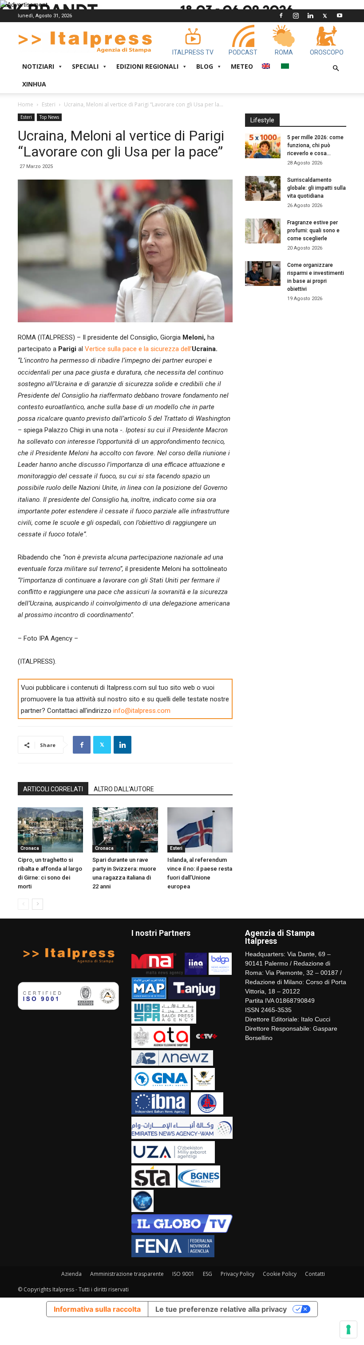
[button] (335, 68)
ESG (207, 1274)
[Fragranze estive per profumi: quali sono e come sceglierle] (263, 231)
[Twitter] (325, 15)
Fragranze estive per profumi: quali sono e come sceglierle (313, 230)
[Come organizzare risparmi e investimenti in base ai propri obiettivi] (263, 273)
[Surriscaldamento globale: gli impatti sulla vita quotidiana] (263, 188)
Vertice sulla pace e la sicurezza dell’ (138, 349)
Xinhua (34, 84)
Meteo (242, 66)
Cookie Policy (280, 1274)
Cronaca (29, 848)
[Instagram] (295, 15)
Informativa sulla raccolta (97, 1309)
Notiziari (38, 66)
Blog (204, 66)
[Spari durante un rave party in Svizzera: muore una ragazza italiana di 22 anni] (125, 829)
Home (25, 104)
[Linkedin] (310, 15)
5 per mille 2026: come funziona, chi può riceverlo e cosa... (315, 145)
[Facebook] (281, 15)
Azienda (71, 1274)
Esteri (48, 104)
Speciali (85, 66)
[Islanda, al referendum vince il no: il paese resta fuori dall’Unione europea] (200, 829)
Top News (49, 117)
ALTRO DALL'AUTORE (124, 789)
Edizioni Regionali (147, 66)
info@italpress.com (141, 711)
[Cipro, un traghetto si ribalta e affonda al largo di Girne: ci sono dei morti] (50, 829)
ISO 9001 (183, 1274)
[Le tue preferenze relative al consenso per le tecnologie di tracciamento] (348, 1329)
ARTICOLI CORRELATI (53, 789)
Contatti (315, 1274)
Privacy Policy (237, 1274)
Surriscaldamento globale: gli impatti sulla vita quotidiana (316, 188)
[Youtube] (339, 15)
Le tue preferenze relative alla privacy (221, 1309)
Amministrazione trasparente (127, 1274)
